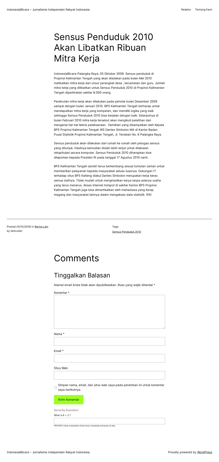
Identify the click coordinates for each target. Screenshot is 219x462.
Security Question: (66, 410)
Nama (59, 334)
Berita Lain (41, 226)
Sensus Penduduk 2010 (126, 231)
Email (59, 351)
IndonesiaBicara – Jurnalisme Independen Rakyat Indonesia (48, 9)
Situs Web (61, 368)
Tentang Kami (203, 9)
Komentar (61, 292)
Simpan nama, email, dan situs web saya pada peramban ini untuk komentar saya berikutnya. (111, 387)
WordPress (204, 452)
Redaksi (186, 9)
